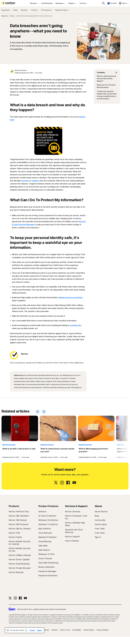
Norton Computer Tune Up (76, 517)
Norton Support (72, 536)
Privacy (34, 10)
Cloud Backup (44, 541)
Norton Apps (101, 524)
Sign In (98, 537)
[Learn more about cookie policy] (26, 630)
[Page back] (37, 411)
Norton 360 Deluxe (18, 520)
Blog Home (6, 10)
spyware (25, 181)
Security (24, 10)
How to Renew (72, 541)
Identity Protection (8, 445)
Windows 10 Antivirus (48, 520)
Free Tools (100, 533)
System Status (88, 630)
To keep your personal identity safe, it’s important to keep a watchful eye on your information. (106, 95)
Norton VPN (14, 533)
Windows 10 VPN (46, 554)
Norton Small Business (19, 564)
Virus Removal (45, 533)
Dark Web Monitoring (48, 563)
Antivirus (42, 511)
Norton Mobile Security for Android (19, 542)
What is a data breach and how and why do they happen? (106, 78)
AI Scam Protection (47, 516)
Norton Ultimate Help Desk (75, 524)
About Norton (101, 511)
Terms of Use (65, 630)
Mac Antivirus (44, 528)
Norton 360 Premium (19, 524)
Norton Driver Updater (19, 559)
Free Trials (100, 528)
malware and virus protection (70, 297)
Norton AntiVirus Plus (19, 511)
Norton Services (72, 511)
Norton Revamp (16, 572)
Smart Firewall (45, 558)
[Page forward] (44, 411)
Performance (46, 10)
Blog (97, 516)
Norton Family (15, 537)
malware (35, 181)
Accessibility (76, 630)
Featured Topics (61, 10)
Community (100, 520)
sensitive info (75, 325)
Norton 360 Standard (19, 516)
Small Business (47, 3)
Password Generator (48, 575)
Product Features (48, 506)
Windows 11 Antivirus (48, 524)
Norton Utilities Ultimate (20, 555)
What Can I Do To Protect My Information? (106, 86)
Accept (32, 630)
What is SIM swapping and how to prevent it (93, 450)
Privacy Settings (102, 630)
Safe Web (43, 545)
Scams (15, 10)
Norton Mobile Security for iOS (19, 549)
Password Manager (47, 571)
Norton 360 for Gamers (20, 528)
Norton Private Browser (20, 568)
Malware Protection (47, 537)
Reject (39, 630)
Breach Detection (46, 567)
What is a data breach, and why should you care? (57, 450)
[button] (107, 72)
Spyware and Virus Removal (74, 530)
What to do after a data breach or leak (18, 449)
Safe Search (44, 550)
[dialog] (24, 630)
